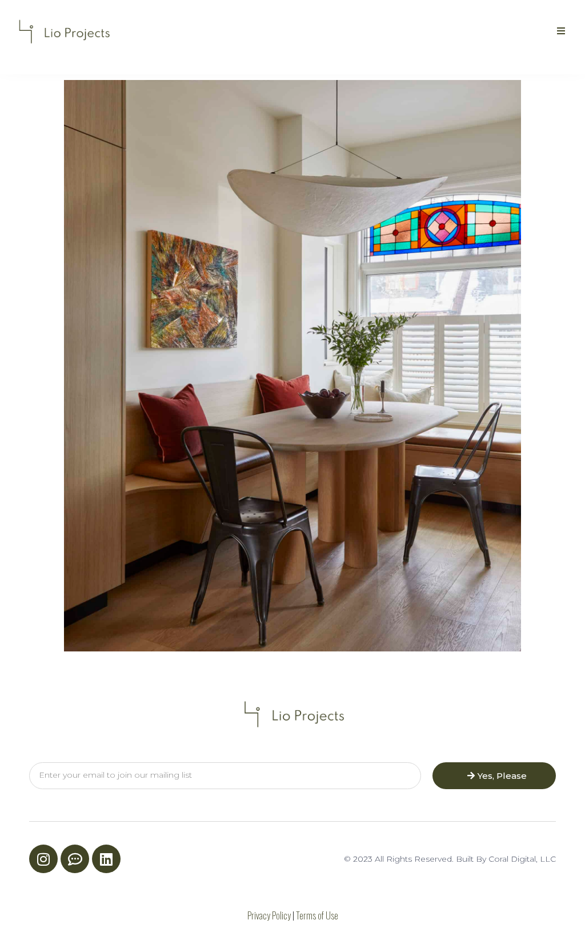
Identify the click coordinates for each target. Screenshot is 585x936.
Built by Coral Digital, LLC (506, 859)
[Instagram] (43, 859)
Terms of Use (317, 915)
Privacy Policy (269, 915)
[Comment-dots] (75, 859)
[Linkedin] (106, 859)
